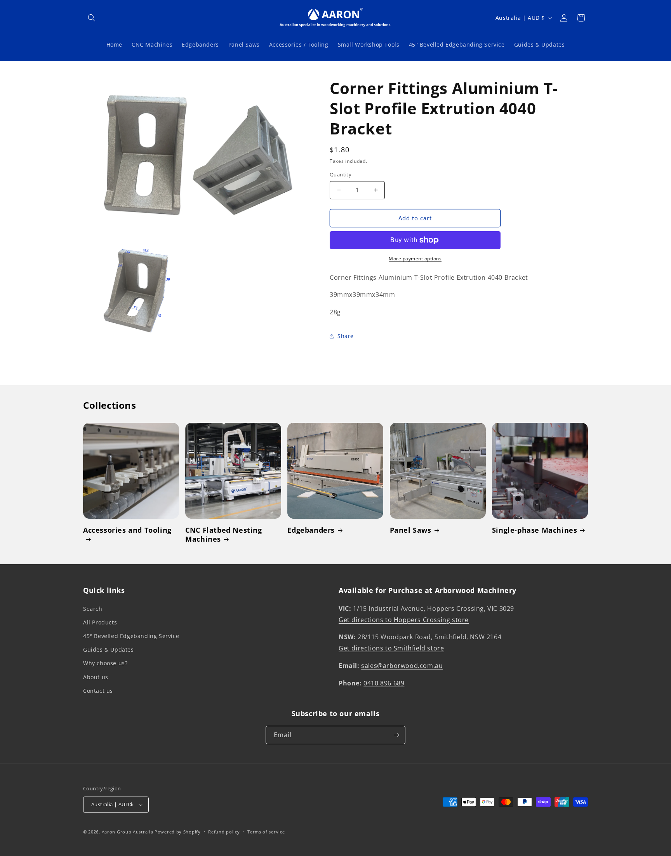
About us (95, 677)
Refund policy (224, 832)
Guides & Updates (108, 649)
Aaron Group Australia (127, 832)
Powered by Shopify (178, 832)
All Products (100, 622)
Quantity (340, 174)
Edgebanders (311, 530)
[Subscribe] (396, 735)
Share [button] (345, 336)
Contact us (98, 690)
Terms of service (266, 832)
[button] (91, 17)
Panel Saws (410, 530)
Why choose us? (105, 663)
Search (93, 608)
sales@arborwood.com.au (402, 665)
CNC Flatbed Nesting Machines (223, 535)
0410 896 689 (383, 683)
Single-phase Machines (534, 530)
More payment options (415, 258)
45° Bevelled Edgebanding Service (131, 636)
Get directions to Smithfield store (391, 648)
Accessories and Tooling (127, 530)
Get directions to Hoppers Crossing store (404, 619)
